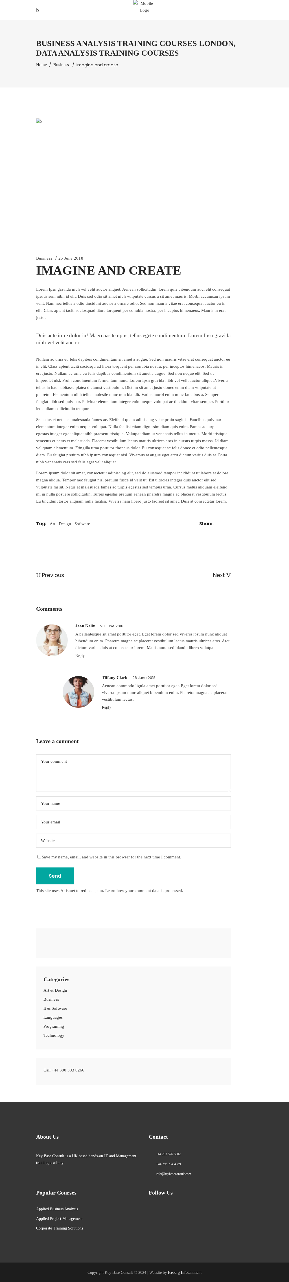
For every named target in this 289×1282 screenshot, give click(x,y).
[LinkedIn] (52, 940)
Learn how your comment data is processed (143, 890)
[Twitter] (68, 940)
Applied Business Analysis (57, 1209)
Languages (53, 1017)
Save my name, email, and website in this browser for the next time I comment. (111, 857)
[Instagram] (60, 940)
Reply (80, 656)
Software (82, 523)
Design (65, 523)
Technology (53, 1035)
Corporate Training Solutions (59, 1228)
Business (61, 64)
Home (41, 64)
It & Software (55, 1008)
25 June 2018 (70, 258)
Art (52, 523)
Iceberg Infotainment (185, 1272)
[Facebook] (45, 940)
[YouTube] (75, 940)
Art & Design (55, 990)
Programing (53, 1026)
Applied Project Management (59, 1219)
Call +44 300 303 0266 (63, 1070)
